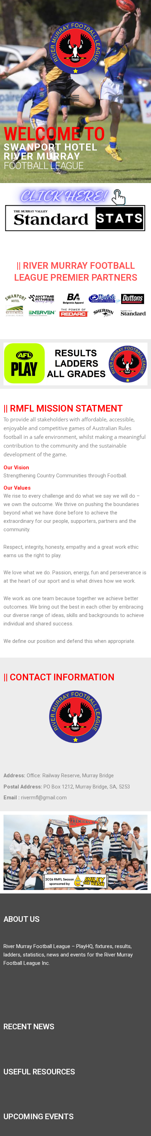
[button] (75, 98)
